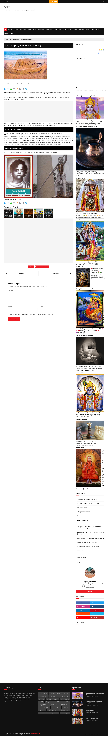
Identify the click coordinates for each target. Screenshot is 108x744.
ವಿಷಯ (7, 7)
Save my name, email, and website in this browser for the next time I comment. (31, 314)
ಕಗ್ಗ (21, 29)
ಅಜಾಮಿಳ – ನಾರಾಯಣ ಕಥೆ (81, 372)
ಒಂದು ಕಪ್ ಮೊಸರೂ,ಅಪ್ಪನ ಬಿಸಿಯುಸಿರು (84, 335)
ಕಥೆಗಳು (29, 29)
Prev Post (21, 273)
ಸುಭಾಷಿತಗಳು (49, 29)
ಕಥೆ (56, 699)
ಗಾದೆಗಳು (34, 29)
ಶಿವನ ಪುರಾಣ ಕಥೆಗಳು (80, 178)
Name (10, 306)
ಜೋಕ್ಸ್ (92, 29)
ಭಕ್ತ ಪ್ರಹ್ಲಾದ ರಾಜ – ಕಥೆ (80, 266)
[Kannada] (101, 50)
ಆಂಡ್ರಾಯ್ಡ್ (43, 696)
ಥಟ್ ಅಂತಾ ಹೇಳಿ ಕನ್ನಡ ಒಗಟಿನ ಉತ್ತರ (95, 538)
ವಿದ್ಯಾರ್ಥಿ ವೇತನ (52, 710)
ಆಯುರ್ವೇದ (81, 29)
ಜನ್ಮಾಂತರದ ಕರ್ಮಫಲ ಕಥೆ (81, 419)
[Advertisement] (71, 15)
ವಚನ (24, 29)
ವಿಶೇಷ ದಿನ (64, 710)
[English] (103, 50)
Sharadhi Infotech (35, 733)
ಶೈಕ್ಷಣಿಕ (55, 29)
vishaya (25, 84)
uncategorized (55, 693)
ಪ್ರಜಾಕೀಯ (6, 33)
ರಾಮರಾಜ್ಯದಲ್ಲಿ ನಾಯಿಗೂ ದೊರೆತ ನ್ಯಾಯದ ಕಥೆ (85, 96)
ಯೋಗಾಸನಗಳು (41, 29)
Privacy (85, 734)
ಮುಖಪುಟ (5, 1)
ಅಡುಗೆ (75, 29)
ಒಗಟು (41, 699)
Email (42, 306)
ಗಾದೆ (41, 702)
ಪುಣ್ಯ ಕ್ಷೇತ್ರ (43, 704)
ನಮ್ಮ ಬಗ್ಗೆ (64, 29)
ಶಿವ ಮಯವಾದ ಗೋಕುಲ (81, 220)
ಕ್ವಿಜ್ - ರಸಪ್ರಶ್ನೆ (65, 699)
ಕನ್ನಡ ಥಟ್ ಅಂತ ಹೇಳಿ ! (92, 542)
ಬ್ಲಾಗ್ (60, 29)
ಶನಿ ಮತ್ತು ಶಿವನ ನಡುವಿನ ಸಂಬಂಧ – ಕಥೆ (84, 289)
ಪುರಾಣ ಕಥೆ (53, 704)
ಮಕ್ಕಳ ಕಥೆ (56, 707)
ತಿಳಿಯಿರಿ (90, 591)
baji (31, 266)
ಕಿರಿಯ (38, 266)
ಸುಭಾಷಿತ (65, 713)
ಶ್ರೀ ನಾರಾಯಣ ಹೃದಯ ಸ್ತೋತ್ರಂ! (93, 546)
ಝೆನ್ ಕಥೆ (56, 702)
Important (43, 693)
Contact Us (92, 734)
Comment (11, 290)
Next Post (56, 273)
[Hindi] (100, 50)
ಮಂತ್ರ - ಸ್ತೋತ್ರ (44, 707)
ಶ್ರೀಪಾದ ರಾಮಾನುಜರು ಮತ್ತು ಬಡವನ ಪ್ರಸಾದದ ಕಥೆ (86, 126)
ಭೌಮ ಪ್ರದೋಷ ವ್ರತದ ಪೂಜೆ (83, 512)
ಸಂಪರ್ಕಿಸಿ (70, 29)
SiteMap (99, 734)
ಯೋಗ (12, 33)
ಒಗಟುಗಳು (16, 29)
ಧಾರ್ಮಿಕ (97, 29)
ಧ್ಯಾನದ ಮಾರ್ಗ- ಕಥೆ (80, 447)
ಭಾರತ (45, 266)
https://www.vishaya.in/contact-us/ (13, 701)
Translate (102, 53)
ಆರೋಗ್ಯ (87, 29)
